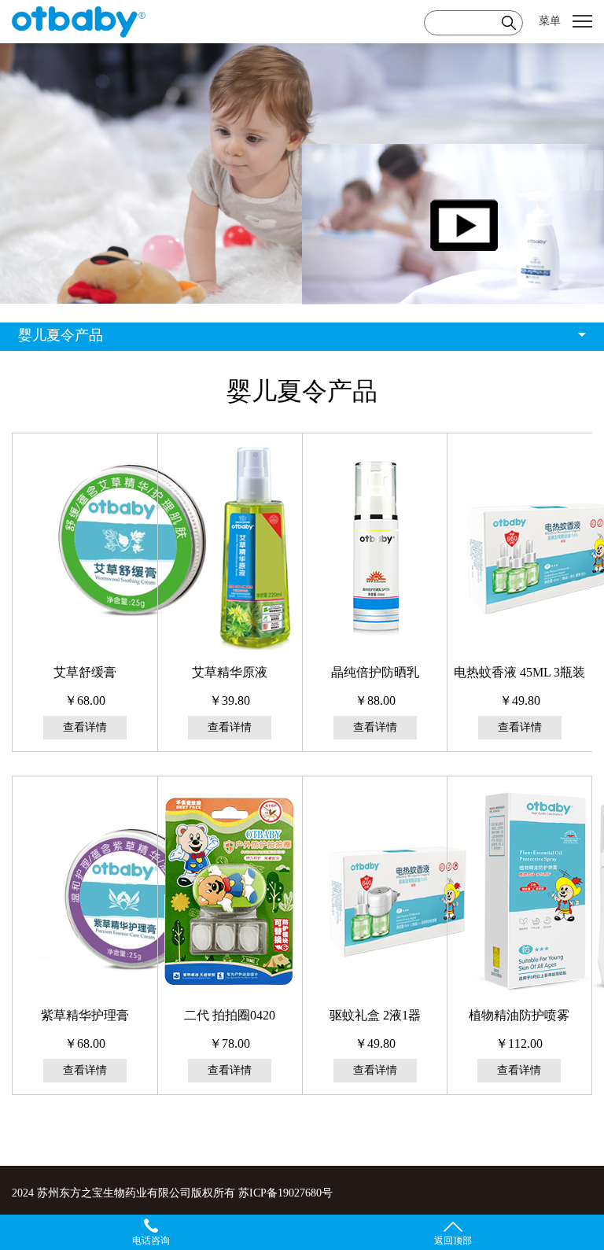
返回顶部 (453, 1240)
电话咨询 (151, 1240)
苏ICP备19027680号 (285, 1193)
